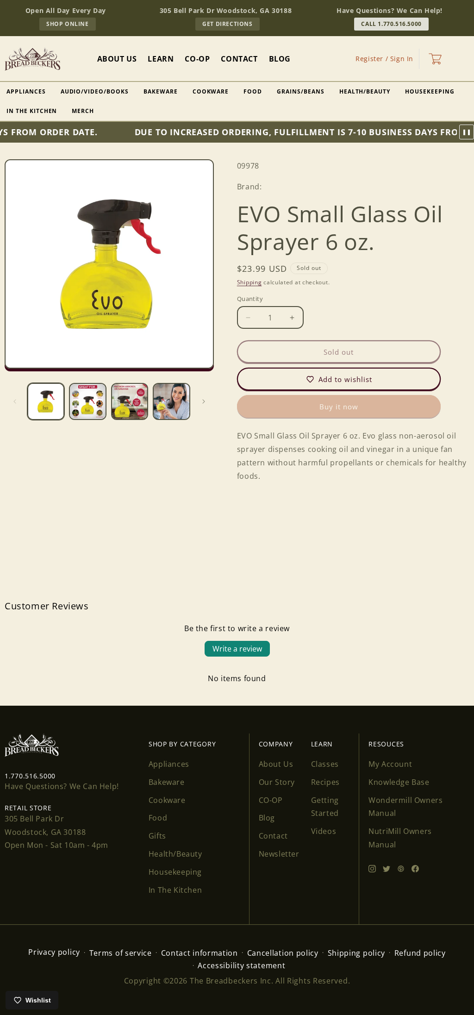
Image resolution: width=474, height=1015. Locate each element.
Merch (83, 111)
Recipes (325, 782)
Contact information (199, 953)
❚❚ (466, 132)
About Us (276, 764)
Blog (267, 818)
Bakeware (160, 91)
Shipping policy (357, 953)
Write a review (237, 649)
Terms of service (120, 953)
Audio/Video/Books (95, 91)
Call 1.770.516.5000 (391, 24)
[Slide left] (15, 401)
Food (252, 91)
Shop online (71, 25)
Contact (273, 836)
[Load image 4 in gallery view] (171, 401)
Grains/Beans (300, 91)
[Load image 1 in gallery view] (45, 401)
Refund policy (420, 953)
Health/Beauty (364, 91)
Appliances (169, 764)
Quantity (250, 298)
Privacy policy (54, 952)
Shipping (249, 282)
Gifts (157, 836)
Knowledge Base (398, 782)
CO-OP (271, 800)
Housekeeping (430, 91)
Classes (325, 764)
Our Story (277, 782)
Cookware (211, 91)
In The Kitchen (175, 890)
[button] (435, 59)
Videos (324, 831)
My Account (390, 764)
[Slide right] (203, 401)
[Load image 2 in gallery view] (87, 401)
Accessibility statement (241, 965)
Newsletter (279, 854)
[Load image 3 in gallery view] (129, 401)
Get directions (230, 25)
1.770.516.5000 (30, 775)
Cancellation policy (282, 953)
